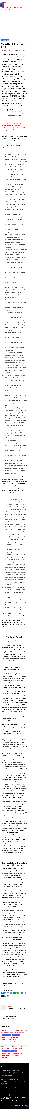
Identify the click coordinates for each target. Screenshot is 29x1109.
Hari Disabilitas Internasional (18, 1101)
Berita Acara (4, 1101)
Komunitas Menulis (7, 1035)
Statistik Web (5, 1095)
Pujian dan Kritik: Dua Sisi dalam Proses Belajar (12, 1038)
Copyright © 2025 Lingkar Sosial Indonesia (14, 1105)
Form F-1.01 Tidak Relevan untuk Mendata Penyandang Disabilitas (13, 1055)
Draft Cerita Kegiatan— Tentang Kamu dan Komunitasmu (13, 1097)
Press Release (14, 1051)
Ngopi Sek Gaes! (5, 40)
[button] (2, 5)
